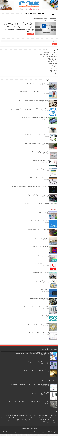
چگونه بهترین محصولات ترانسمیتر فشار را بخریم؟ (36, 143)
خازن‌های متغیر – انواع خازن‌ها (41, 238)
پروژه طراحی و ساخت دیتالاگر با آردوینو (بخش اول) (36, 203)
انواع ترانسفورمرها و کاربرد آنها (40, 393)
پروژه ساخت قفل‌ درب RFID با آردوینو (38, 361)
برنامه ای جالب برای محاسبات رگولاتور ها (39, 332)
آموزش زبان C (53, 68)
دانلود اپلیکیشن (25, 428)
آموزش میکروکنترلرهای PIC (50, 56)
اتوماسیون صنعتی (51, 20)
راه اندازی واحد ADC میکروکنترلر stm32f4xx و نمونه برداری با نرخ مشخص (30, 186)
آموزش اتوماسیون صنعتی (51, 58)
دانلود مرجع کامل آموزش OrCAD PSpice (38, 152)
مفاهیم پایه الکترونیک (51, 60)
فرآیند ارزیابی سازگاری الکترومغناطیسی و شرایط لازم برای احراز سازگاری (29, 401)
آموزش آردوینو (53, 67)
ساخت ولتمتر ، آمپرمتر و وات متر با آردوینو (38, 229)
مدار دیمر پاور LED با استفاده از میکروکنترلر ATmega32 (35, 83)
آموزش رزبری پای (53, 65)
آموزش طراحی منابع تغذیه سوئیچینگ (48, 53)
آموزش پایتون (53, 70)
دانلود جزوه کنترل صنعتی (42, 281)
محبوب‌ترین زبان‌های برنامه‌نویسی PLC (44, 18)
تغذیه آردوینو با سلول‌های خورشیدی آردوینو (36, 370)
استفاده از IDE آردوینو (43, 315)
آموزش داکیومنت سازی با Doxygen (40, 221)
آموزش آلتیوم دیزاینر (52, 61)
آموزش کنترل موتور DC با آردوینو (41, 272)
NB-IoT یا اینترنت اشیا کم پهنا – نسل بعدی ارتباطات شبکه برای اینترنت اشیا (30, 109)
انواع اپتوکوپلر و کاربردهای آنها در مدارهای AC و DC (36, 160)
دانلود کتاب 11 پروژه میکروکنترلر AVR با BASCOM (36, 135)
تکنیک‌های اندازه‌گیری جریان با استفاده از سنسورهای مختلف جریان (30, 384)
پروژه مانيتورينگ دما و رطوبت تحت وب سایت (37, 169)
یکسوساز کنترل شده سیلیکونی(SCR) (39, 178)
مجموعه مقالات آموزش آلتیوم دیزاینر (40, 246)
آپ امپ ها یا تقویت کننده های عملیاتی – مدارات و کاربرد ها (34, 100)
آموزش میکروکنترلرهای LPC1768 (48, 54)
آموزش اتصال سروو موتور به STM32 (40, 212)
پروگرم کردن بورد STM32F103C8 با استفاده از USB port (34, 92)
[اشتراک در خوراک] (0, 13)
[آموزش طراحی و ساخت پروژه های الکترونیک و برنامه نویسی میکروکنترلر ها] (29, 5)
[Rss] (30, 430)
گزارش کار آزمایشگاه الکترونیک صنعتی (39, 298)
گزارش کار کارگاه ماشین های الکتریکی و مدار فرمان (36, 307)
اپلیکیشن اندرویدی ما (49, 422)
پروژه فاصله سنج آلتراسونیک (42, 126)
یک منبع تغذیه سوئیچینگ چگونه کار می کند (38, 195)
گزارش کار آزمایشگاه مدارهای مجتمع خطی (38, 324)
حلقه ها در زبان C (44, 289)
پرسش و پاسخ (33, 428)
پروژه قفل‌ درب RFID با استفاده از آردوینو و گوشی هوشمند (32, 353)
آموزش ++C (54, 72)
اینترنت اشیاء (53, 74)
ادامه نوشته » (30, 33)
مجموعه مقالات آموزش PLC (42, 264)
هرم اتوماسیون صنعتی (43, 255)
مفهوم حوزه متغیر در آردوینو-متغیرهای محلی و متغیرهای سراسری (33, 117)
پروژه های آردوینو (53, 63)
